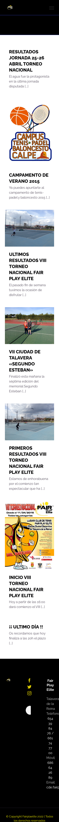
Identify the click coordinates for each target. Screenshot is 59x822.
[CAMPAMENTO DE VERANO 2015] (29, 133)
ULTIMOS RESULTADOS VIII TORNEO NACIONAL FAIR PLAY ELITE (25, 228)
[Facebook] (29, 680)
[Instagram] (29, 693)
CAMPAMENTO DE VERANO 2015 (25, 133)
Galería (34, 133)
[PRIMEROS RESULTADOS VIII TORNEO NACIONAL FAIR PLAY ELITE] (29, 421)
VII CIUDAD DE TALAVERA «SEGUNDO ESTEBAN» (25, 326)
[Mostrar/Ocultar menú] (52, 8)
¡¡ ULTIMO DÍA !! (26, 627)
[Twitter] (29, 687)
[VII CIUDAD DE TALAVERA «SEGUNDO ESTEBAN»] (29, 325)
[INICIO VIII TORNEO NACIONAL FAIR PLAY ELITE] (29, 535)
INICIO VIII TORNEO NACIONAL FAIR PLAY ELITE (25, 535)
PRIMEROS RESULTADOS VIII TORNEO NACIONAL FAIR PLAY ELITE (25, 422)
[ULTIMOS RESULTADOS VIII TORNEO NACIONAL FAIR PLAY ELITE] (29, 228)
